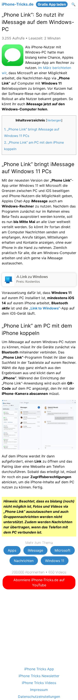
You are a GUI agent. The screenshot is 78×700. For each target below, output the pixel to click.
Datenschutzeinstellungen (39, 696)
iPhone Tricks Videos (39, 683)
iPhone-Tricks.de (18, 4)
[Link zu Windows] (8, 283)
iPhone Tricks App (39, 669)
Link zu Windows (34, 276)
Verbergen (54, 120)
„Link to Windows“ (44, 308)
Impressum (39, 689)
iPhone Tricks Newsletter (39, 676)
